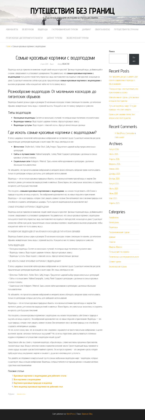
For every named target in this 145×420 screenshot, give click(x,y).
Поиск (112, 51)
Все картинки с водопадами (27, 379)
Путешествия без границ (72, 11)
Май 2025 (113, 198)
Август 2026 (114, 149)
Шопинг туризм (54, 38)
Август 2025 (114, 183)
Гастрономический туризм (65, 29)
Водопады (43, 29)
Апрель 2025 (114, 203)
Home (8, 46)
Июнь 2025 (113, 193)
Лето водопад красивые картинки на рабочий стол (38, 386)
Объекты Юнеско (102, 29)
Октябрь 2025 (114, 178)
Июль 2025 (113, 188)
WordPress (70, 413)
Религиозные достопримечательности (24, 38)
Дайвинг (86, 29)
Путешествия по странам (126, 29)
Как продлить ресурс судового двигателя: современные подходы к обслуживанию (123, 80)
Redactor (65, 64)
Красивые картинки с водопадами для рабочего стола (40, 375)
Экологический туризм (77, 38)
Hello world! (119, 137)
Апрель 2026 (114, 159)
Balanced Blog (87, 413)
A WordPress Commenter (124, 133)
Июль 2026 (113, 154)
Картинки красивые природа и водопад (33, 383)
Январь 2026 (114, 168)
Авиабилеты (12, 29)
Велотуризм (28, 29)
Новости (112, 242)
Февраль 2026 (114, 164)
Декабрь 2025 (114, 173)
